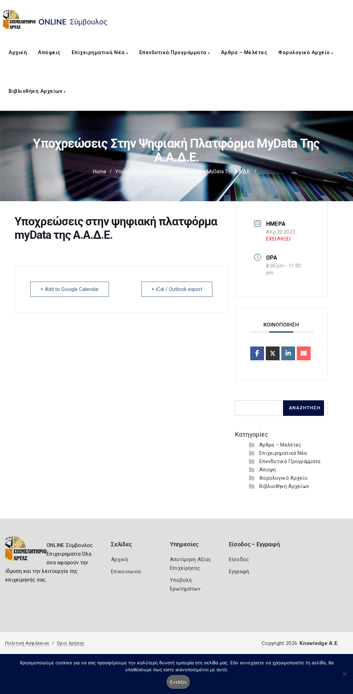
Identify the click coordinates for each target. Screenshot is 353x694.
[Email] (304, 353)
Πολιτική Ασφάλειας (27, 643)
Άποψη (267, 470)
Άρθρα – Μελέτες (244, 52)
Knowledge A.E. (319, 643)
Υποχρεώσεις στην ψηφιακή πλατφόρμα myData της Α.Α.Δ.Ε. (183, 171)
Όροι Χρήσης (70, 643)
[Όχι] (344, 677)
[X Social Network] (273, 353)
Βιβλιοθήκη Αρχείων (36, 91)
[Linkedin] (288, 353)
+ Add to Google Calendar (69, 289)
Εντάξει (178, 682)
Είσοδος (239, 559)
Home (99, 171)
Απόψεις (49, 52)
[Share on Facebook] (257, 353)
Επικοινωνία (126, 571)
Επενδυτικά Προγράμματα (173, 52)
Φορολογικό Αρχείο (304, 52)
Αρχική (18, 52)
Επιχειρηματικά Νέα (99, 52)
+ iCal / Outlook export (176, 289)
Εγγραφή (239, 571)
